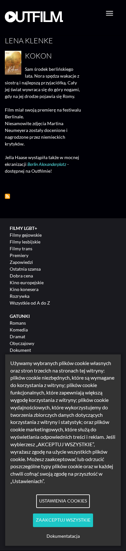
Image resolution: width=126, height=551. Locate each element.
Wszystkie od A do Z (30, 303)
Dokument (20, 350)
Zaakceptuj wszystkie (63, 520)
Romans (18, 323)
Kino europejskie (27, 282)
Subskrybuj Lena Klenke (7, 196)
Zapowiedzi (21, 262)
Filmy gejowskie (26, 235)
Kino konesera (24, 289)
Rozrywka (19, 296)
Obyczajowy (22, 343)
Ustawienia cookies (63, 500)
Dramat (17, 336)
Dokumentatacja (63, 536)
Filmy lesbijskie (25, 241)
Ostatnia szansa (25, 269)
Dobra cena (21, 275)
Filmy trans (21, 248)
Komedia (19, 329)
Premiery (19, 255)
